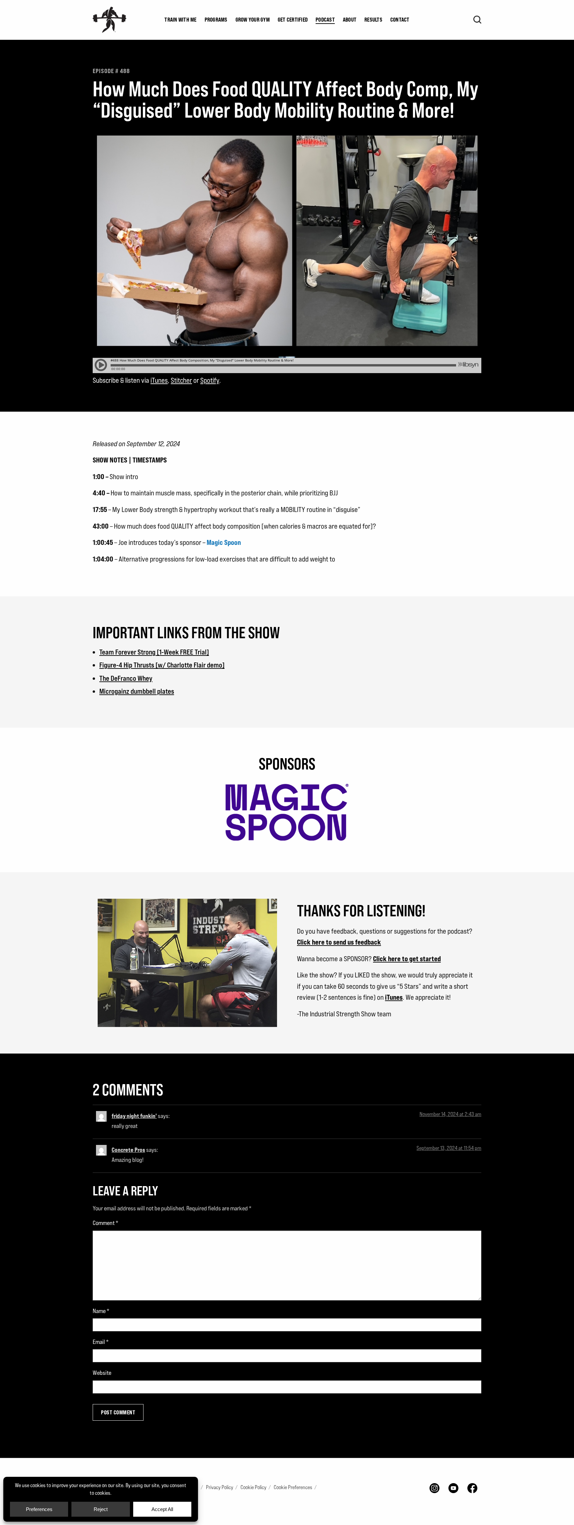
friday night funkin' (134, 1115)
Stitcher (181, 380)
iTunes (159, 380)
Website (102, 1372)
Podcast (325, 19)
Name (101, 1310)
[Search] (477, 20)
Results (373, 19)
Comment (105, 1222)
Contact (400, 19)
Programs (216, 19)
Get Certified (293, 19)
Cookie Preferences (293, 1487)
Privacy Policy (219, 1487)
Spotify (209, 380)
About (349, 19)
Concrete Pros (128, 1149)
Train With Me (180, 19)
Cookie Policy (253, 1487)
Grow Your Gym (253, 19)
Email (101, 1341)
